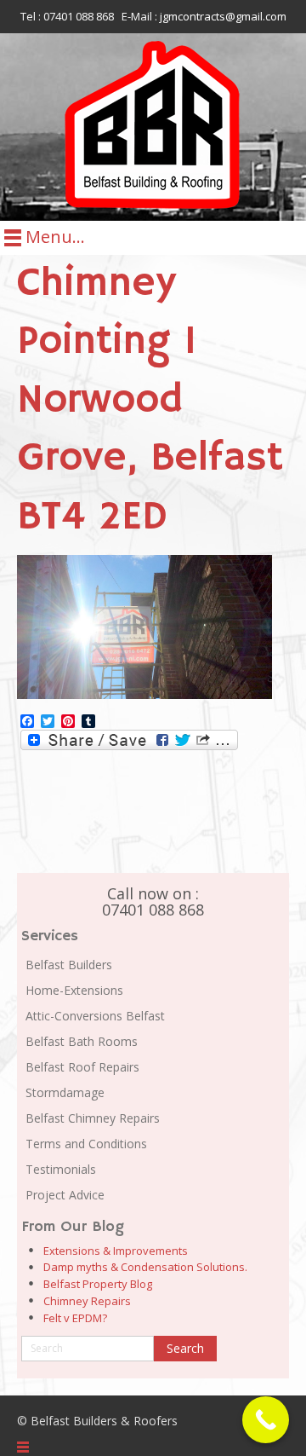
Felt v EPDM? (75, 1318)
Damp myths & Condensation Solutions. (145, 1266)
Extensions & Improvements (115, 1250)
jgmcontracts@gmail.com (223, 16)
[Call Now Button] (265, 1419)
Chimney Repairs (87, 1301)
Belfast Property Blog (97, 1283)
